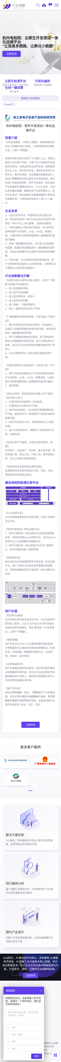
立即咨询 (30, 724)
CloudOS (9, 104)
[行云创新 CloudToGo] (13, 5)
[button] (30, 790)
